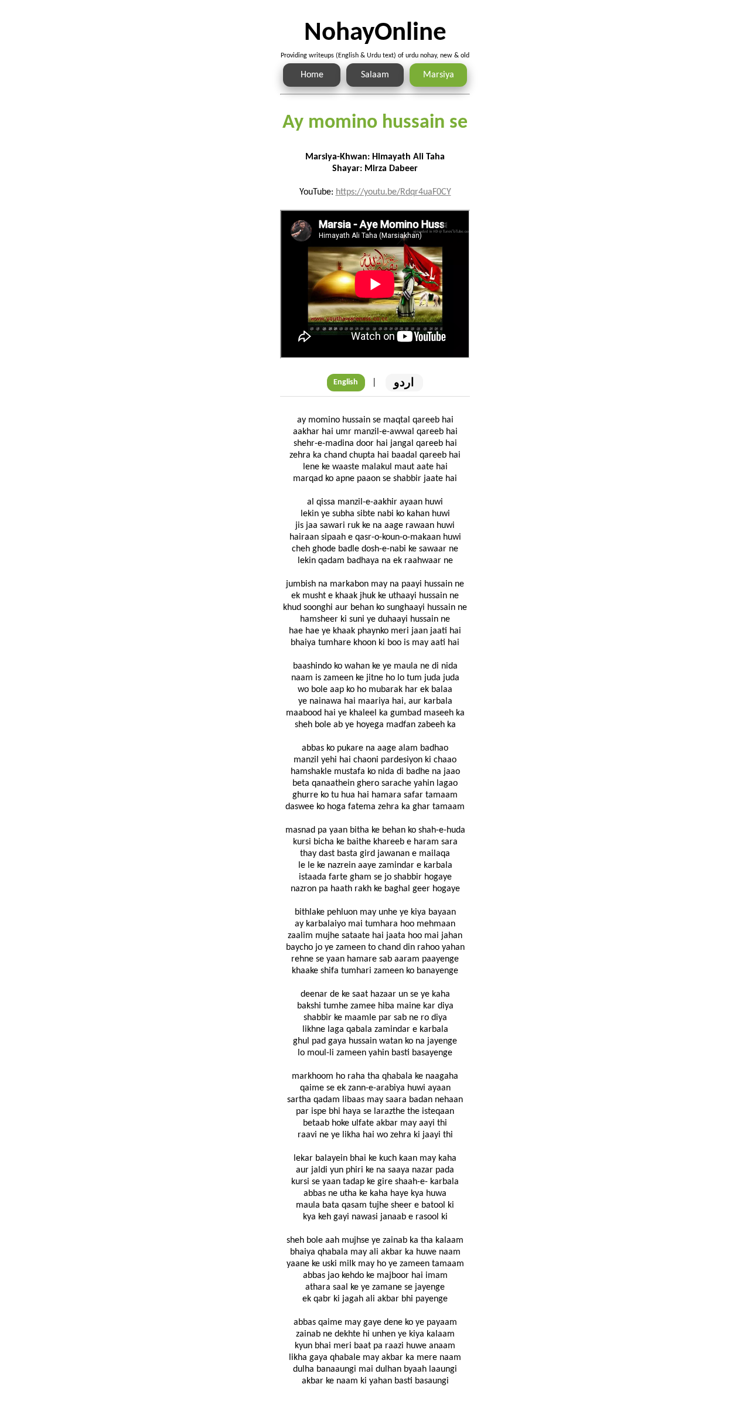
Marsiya (438, 75)
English (345, 382)
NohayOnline (375, 33)
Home (312, 75)
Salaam (375, 75)
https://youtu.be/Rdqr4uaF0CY (393, 192)
